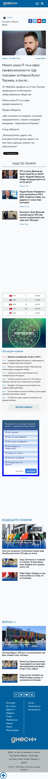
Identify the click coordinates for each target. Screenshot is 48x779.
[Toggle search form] (42, 3)
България (10, 703)
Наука (9, 727)
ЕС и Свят (11, 706)
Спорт (9, 716)
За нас (31, 703)
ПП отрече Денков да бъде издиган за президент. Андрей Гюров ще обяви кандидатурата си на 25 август (32, 176)
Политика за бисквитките (34, 708)
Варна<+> (11, 710)
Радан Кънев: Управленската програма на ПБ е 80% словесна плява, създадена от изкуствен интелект (33, 197)
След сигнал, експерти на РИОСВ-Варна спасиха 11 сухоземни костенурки (31, 677)
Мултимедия (12, 730)
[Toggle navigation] (36, 3)
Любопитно (12, 720)
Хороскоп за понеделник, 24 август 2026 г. (24, 357)
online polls (23, 478)
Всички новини (24, 407)
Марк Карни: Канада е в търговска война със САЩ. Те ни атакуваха (33, 575)
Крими (9, 723)
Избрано (10, 713)
